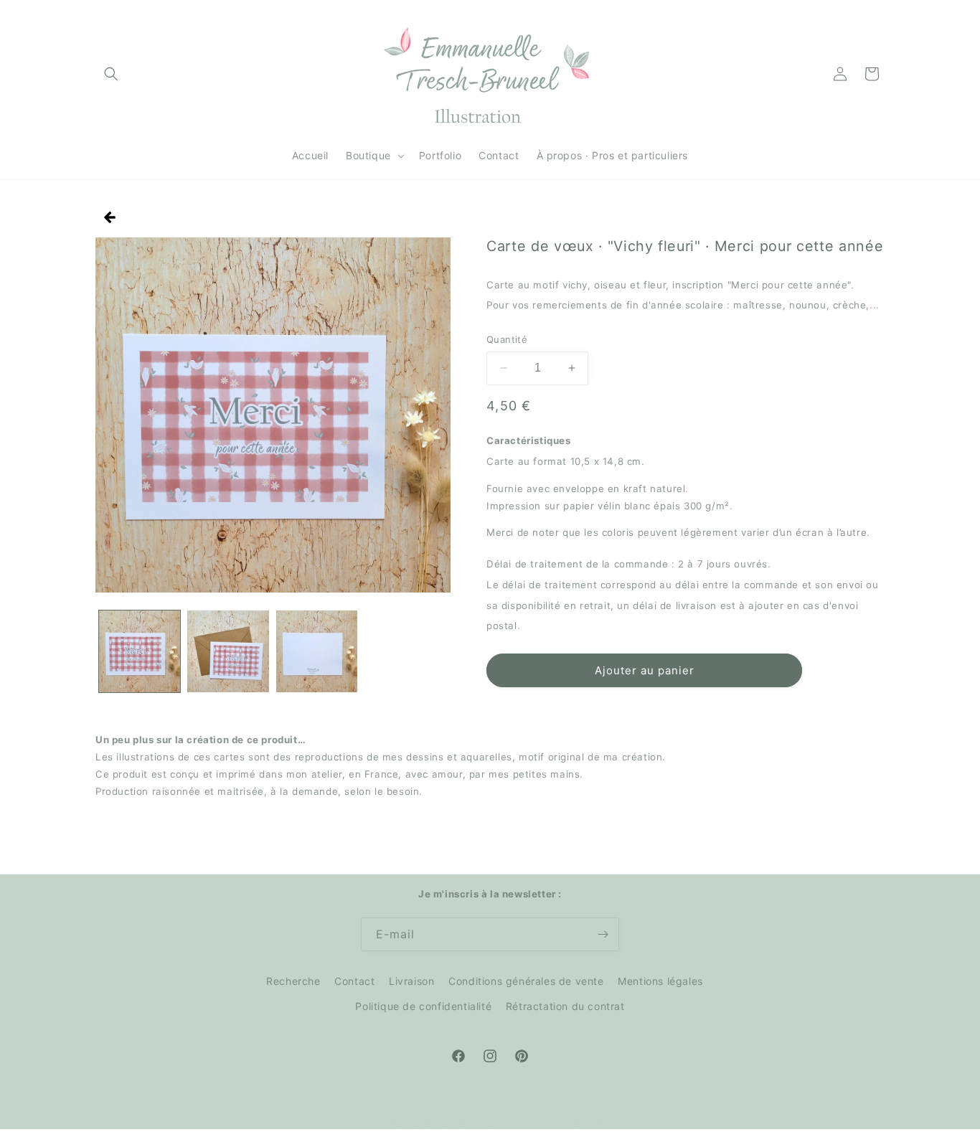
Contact (354, 981)
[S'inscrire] (602, 934)
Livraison (411, 981)
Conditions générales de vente (525, 981)
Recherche (293, 981)
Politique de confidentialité (423, 1006)
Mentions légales (660, 981)
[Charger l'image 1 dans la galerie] (139, 651)
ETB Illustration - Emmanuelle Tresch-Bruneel (509, 1124)
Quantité (506, 339)
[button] (111, 74)
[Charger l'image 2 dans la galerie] (227, 651)
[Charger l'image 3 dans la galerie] (316, 651)
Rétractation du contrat (565, 1006)
